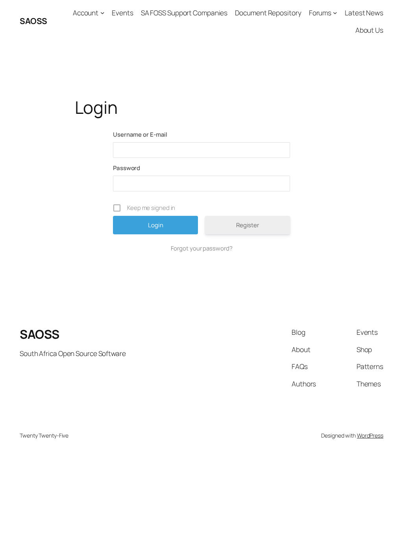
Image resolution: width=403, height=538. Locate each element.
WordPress (370, 435)
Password (126, 168)
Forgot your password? (202, 248)
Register (247, 225)
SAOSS (33, 20)
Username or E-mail (140, 134)
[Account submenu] (102, 13)
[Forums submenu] (335, 13)
